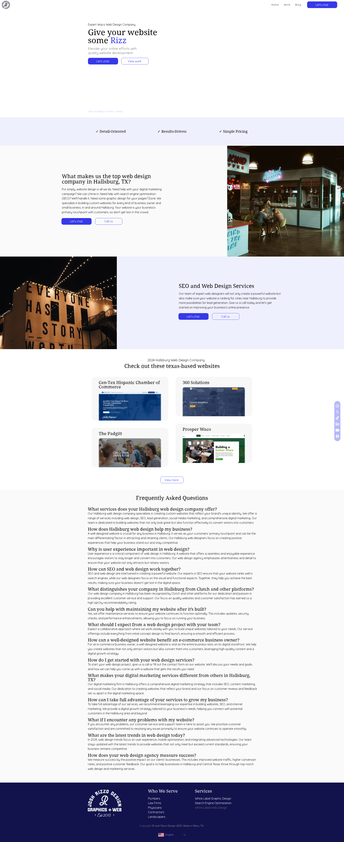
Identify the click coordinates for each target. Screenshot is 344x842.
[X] (337, 412)
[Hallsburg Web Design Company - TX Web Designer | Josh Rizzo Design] (6, 5)
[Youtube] (337, 430)
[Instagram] (337, 406)
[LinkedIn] (337, 424)
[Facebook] (337, 436)
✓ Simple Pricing (233, 131)
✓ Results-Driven (172, 131)
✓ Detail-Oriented (111, 131)
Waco (196, 825)
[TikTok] (337, 418)
